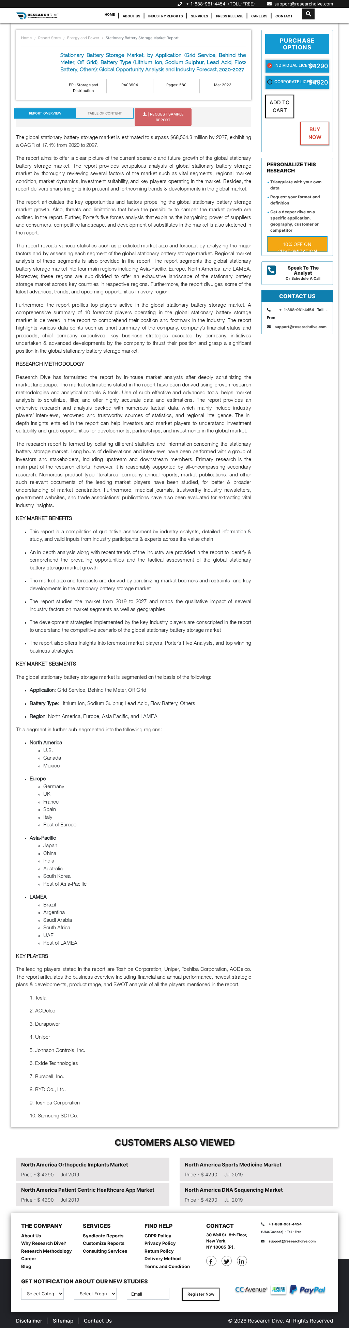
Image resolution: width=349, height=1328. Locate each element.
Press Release (229, 16)
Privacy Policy (160, 1243)
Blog (26, 1266)
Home (110, 14)
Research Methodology (46, 1251)
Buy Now (314, 133)
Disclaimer (29, 1320)
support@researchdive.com (302, 3)
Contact (284, 16)
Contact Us (98, 1320)
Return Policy (159, 1251)
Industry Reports (165, 16)
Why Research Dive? (43, 1243)
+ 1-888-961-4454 (205, 3)
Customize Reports (103, 1243)
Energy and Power (83, 37)
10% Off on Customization (297, 246)
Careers (259, 16)
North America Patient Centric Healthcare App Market (87, 1190)
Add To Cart (280, 106)
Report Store (49, 37)
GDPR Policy (158, 1235)
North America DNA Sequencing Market (234, 1190)
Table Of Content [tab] (105, 113)
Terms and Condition (167, 1266)
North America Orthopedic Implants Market (74, 1164)
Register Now (200, 1294)
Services (199, 16)
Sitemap (63, 1320)
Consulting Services (105, 1251)
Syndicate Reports (103, 1235)
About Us (131, 16)
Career (28, 1258)
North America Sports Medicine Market (233, 1164)
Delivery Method (163, 1258)
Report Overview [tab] (45, 113)
